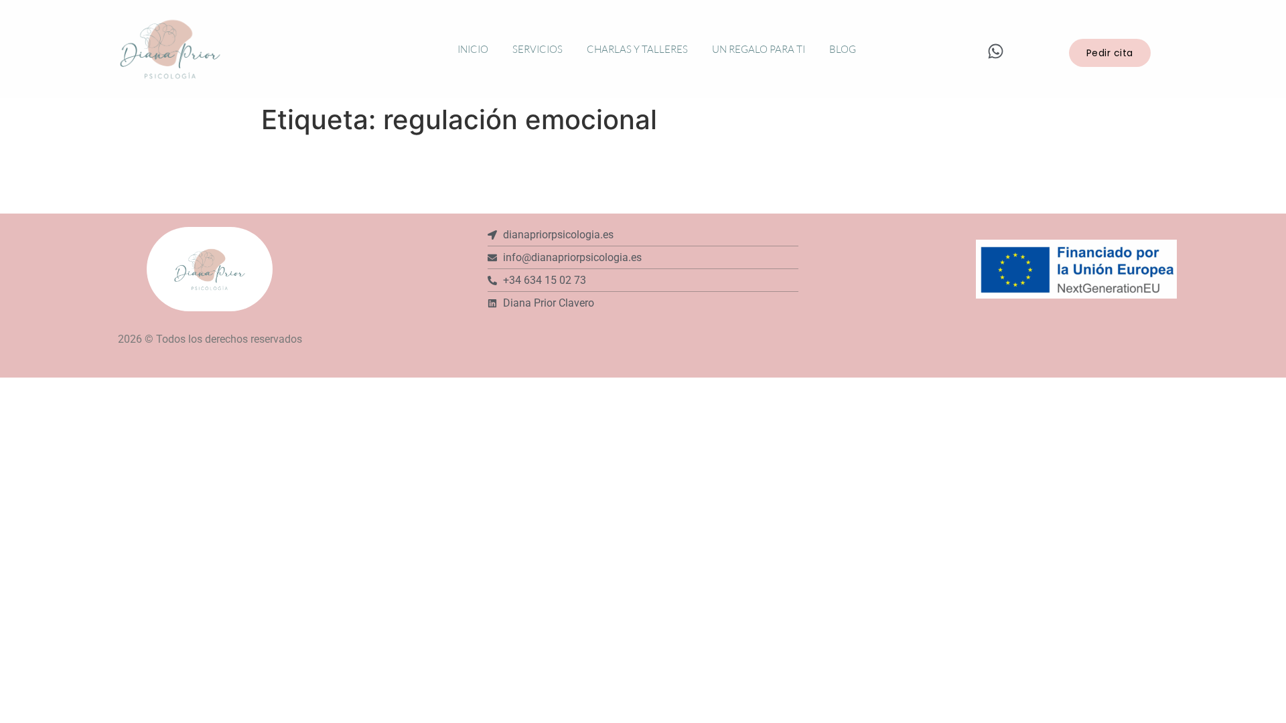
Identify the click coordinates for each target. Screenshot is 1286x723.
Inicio (472, 49)
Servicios (537, 49)
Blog (842, 49)
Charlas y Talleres (637, 49)
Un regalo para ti (758, 49)
